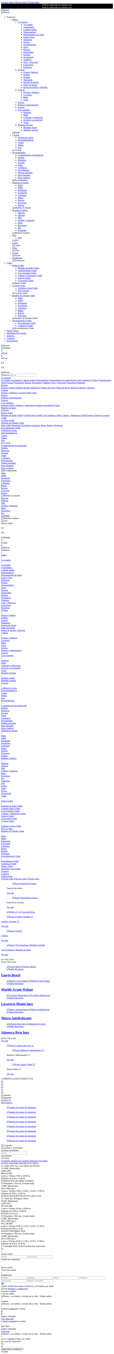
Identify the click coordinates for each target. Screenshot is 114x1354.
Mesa (20, 223)
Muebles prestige (30, 130)
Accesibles (28, 24)
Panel (20, 165)
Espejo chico (29, 37)
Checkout (5, 1331)
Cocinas (15, 135)
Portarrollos (28, 52)
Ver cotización (7, 1319)
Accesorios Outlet (26, 280)
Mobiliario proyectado (11, 869)
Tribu (14, 248)
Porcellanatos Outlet (26, 323)
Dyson (15, 253)
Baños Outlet (18, 265)
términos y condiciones (18, 1288)
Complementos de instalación (31, 155)
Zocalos (21, 162)
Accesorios (23, 22)
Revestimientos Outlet (22, 321)
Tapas (26, 122)
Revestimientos (19, 152)
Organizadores (29, 44)
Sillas (20, 185)
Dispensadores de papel (33, 34)
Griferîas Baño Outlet (27, 270)
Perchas (26, 50)
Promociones (12, 341)
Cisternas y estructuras (33, 117)
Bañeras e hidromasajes (28, 105)
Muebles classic (30, 127)
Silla (20, 218)
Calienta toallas (30, 29)
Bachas (21, 102)
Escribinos (6, 1161)
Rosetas (26, 77)
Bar (19, 228)
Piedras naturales (25, 172)
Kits (19, 147)
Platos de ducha (30, 85)
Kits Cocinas (23, 290)
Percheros (22, 203)
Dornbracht (17, 258)
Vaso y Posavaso (30, 62)
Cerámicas (22, 167)
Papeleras (27, 67)
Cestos (21, 142)
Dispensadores (29, 32)
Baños (15, 19)
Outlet (9, 263)
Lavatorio (27, 95)
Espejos (21, 107)
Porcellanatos (23, 170)
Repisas (26, 55)
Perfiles (21, 157)
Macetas (21, 213)
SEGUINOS (6, 1103)
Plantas (21, 205)
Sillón (20, 188)
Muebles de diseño (20, 183)
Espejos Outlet (24, 278)
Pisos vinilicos (24, 177)
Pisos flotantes (24, 175)
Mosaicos (22, 160)
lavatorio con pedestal (32, 120)
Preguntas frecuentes (39, 1161)
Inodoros (27, 112)
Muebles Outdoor (20, 210)
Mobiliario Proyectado (16, 333)
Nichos (26, 42)
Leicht (15, 243)
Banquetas (22, 190)
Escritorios (22, 193)
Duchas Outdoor (30, 72)
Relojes (21, 200)
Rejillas (26, 75)
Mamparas (28, 80)
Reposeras (22, 225)
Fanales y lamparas (26, 220)
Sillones (21, 215)
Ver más (10, 893)
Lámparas (22, 195)
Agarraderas (28, 27)
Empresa (10, 336)
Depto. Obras (12, 331)
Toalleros (27, 60)
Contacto (11, 338)
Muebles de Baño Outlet (28, 268)
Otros (25, 47)
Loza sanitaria (24, 110)
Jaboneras (27, 39)
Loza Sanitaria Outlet (27, 273)
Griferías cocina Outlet (28, 288)
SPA (14, 235)
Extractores (28, 65)
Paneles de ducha (31, 82)
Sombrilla (22, 230)
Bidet (25, 97)
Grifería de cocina (26, 137)
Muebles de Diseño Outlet (23, 295)
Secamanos (28, 57)
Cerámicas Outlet (25, 326)
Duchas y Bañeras (31, 92)
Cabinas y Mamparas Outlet (30, 275)
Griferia (21, 90)
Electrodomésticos (26, 140)
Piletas (20, 145)
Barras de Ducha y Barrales (35, 87)
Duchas (21, 70)
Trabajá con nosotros (20, 1161)
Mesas (20, 198)
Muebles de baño (25, 125)
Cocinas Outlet (18, 285)
